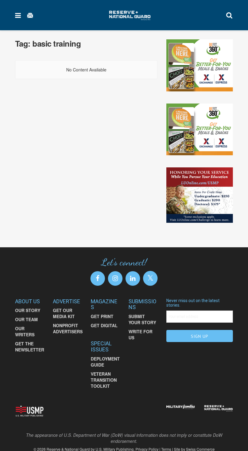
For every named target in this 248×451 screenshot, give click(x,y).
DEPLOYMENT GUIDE (105, 365)
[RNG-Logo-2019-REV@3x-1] (218, 412)
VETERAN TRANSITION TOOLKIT (104, 383)
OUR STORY (27, 314)
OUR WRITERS (24, 335)
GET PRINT (102, 320)
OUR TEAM (26, 323)
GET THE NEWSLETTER (29, 350)
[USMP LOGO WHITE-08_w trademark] (29, 414)
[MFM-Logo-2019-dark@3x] (180, 411)
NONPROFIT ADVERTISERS (68, 332)
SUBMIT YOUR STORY (142, 323)
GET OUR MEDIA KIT (64, 317)
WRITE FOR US (140, 338)
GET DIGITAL (104, 329)
